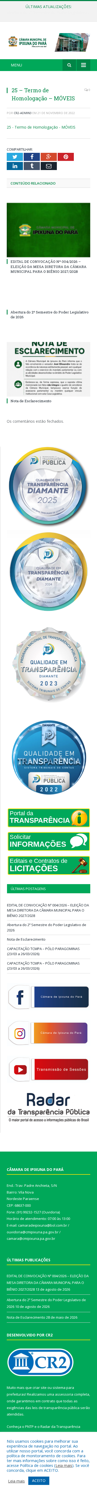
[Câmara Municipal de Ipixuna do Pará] (48, 41)
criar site (40, 1387)
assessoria (64, 1394)
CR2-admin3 (23, 113)
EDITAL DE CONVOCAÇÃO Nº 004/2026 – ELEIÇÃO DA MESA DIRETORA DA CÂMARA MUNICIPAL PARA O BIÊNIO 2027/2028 (48, 266)
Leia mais (64, 1465)
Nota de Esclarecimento (31, 400)
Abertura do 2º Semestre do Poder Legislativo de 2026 (50, 12)
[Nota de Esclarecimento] (48, 369)
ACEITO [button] (39, 1480)
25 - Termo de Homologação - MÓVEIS (41, 127)
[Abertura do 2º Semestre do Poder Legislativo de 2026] (48, 302)
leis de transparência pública (55, 1407)
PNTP (29, 1426)
